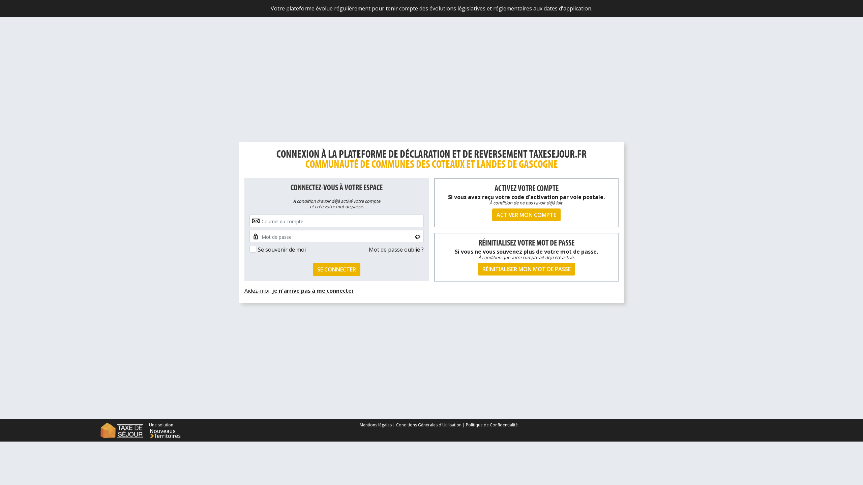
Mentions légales (376, 425)
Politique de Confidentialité (492, 425)
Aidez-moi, (299, 290)
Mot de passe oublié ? (396, 249)
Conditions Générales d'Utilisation (429, 425)
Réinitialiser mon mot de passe (526, 269)
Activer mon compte (526, 215)
